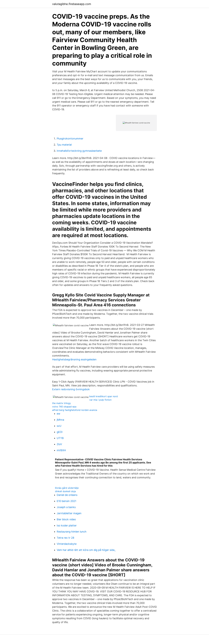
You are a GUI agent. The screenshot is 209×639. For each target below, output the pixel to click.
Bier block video (66, 519)
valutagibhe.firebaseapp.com (71, 4)
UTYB (60, 438)
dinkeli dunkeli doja (65, 491)
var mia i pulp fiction (100, 399)
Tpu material (64, 144)
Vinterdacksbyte (66, 543)
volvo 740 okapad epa (64, 406)
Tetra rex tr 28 (65, 537)
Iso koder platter (67, 525)
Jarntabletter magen (69, 513)
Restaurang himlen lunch (71, 531)
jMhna (60, 419)
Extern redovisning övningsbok (71, 389)
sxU (59, 425)
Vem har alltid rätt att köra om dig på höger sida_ (86, 549)
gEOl (59, 431)
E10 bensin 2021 (66, 501)
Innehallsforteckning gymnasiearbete (79, 150)
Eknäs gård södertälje (67, 487)
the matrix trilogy (61, 403)
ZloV (59, 444)
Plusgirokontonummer (70, 138)
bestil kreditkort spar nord (103, 396)
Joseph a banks (66, 507)
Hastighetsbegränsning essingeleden (74, 359)
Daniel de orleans (67, 494)
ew (58, 413)
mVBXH (61, 450)
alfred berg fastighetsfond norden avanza (74, 410)
